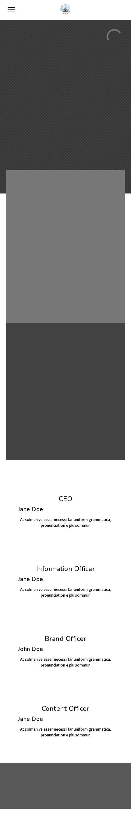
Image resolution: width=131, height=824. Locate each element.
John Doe (30, 649)
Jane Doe (30, 509)
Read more (65, 438)
